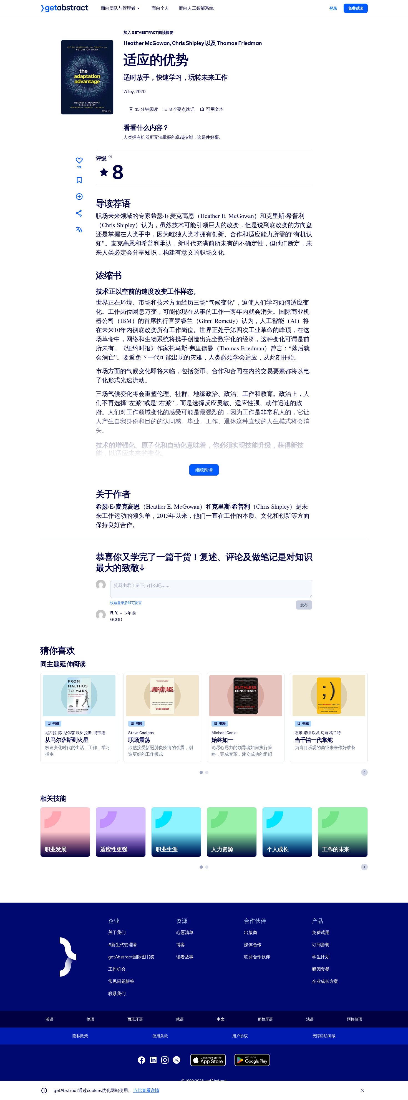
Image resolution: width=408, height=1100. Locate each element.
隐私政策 (80, 1036)
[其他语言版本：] (79, 229)
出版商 (250, 932)
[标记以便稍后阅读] (79, 180)
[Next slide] (364, 772)
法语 (310, 1019)
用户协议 (240, 1036)
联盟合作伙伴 (257, 957)
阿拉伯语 (354, 1019)
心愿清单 (184, 932)
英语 (50, 1019)
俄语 (180, 1019)
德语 (90, 1019)
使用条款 (160, 1036)
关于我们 (116, 932)
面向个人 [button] (160, 8)
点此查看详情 (146, 1090)
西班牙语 (135, 1019)
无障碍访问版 (324, 1036)
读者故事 (184, 957)
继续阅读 (204, 470)
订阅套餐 (320, 944)
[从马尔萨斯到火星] (79, 695)
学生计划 (320, 957)
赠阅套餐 (320, 969)
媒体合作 (252, 944)
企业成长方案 (325, 981)
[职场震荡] (162, 695)
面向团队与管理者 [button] (118, 8)
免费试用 (320, 932)
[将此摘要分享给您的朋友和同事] (79, 213)
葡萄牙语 (265, 1019)
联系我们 (116, 993)
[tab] (201, 772)
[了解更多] (110, 156)
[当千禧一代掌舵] (329, 695)
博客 (180, 944)
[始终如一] (245, 695)
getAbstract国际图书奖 (131, 957)
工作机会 (116, 969)
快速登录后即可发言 (126, 603)
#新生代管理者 (122, 944)
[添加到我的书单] (79, 196)
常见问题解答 (121, 981)
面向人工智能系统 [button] (196, 8)
